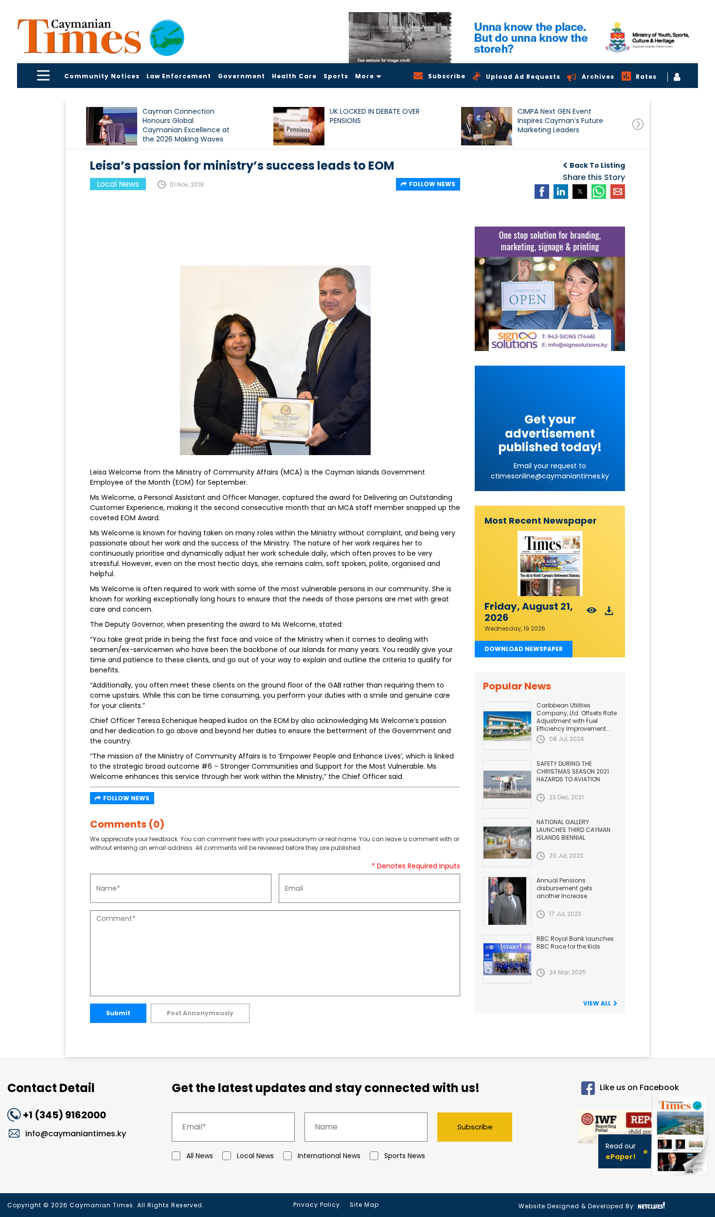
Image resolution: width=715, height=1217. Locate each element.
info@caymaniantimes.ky (75, 1133)
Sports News (404, 1156)
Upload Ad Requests (523, 76)
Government (241, 76)
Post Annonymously (200, 1013)
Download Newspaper (523, 649)
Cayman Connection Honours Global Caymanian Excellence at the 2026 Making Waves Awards (186, 125)
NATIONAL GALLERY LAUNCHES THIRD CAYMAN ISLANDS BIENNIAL (573, 830)
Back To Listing (597, 165)
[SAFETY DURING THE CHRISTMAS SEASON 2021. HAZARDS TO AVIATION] (507, 784)
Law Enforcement (178, 76)
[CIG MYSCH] (523, 37)
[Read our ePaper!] (681, 1177)
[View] (592, 613)
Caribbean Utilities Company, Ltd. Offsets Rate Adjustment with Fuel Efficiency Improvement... (576, 717)
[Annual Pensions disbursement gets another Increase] (507, 901)
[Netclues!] (651, 1205)
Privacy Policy (316, 1204)
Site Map (364, 1204)
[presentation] (638, 124)
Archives (598, 76)
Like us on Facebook (639, 1087)
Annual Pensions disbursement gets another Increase (564, 888)
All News (199, 1156)
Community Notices (102, 76)
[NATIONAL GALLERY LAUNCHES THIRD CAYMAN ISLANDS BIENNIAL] (507, 842)
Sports (335, 76)
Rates (646, 76)
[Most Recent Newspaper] (549, 564)
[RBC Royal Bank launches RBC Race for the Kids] (507, 959)
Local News (255, 1156)
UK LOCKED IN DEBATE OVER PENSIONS (375, 116)
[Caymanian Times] (100, 36)
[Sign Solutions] (550, 289)
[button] (111, 126)
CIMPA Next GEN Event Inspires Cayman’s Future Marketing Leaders (560, 121)
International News (329, 1156)
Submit (118, 1013)
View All (597, 1003)
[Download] (609, 613)
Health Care (294, 76)
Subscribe (475, 1127)
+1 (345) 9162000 (64, 1115)
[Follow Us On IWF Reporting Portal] (604, 1128)
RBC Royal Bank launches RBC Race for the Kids (575, 943)
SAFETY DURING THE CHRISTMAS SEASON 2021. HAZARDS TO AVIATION (573, 771)
